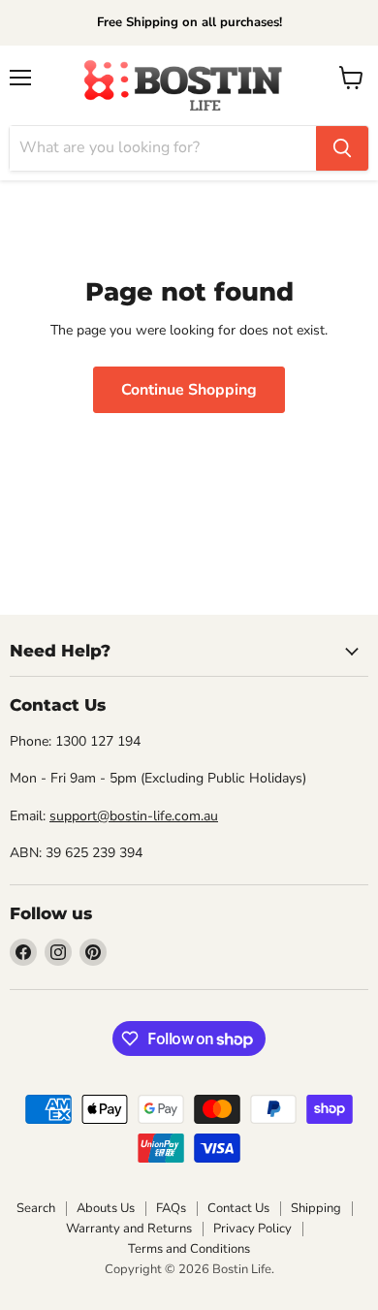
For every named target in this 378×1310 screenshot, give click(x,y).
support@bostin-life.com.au (133, 816)
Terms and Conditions (189, 1249)
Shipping (316, 1208)
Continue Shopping (189, 389)
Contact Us (238, 1208)
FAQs (171, 1208)
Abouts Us (106, 1208)
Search (35, 1208)
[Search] (342, 148)
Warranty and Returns (129, 1228)
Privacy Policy (252, 1228)
